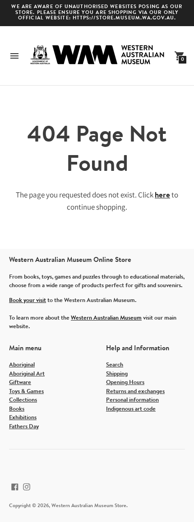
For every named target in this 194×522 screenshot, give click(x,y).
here (162, 195)
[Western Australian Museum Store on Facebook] (14, 486)
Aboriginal (22, 365)
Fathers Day (24, 427)
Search (114, 365)
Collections (23, 400)
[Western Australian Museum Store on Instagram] (26, 486)
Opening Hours (125, 382)
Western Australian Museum (106, 318)
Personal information (132, 400)
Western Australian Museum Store (88, 506)
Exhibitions (23, 418)
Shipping (117, 374)
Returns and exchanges (135, 391)
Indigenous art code (131, 409)
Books (16, 409)
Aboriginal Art (27, 374)
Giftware (20, 382)
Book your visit (27, 300)
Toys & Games (26, 391)
